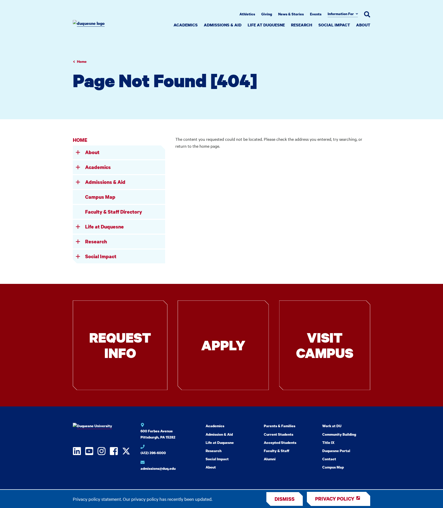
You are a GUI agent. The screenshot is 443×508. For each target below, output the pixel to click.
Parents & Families (279, 425)
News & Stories (291, 14)
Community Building (339, 434)
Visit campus (324, 345)
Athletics (247, 14)
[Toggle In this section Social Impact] (78, 256)
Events (315, 14)
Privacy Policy (334, 498)
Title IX (328, 442)
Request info (120, 345)
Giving (266, 14)
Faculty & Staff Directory (113, 211)
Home (82, 61)
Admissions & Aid (222, 25)
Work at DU (331, 425)
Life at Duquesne (266, 25)
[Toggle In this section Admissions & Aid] (78, 182)
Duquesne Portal (336, 450)
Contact (329, 458)
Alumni (270, 458)
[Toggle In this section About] (78, 152)
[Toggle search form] (367, 14)
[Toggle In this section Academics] (78, 167)
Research (301, 25)
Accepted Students (280, 442)
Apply (223, 345)
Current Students (278, 434)
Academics (186, 25)
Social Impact (334, 25)
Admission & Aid (219, 434)
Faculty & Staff (276, 450)
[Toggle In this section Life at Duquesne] (78, 227)
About (363, 25)
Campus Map (100, 197)
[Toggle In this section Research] (78, 241)
